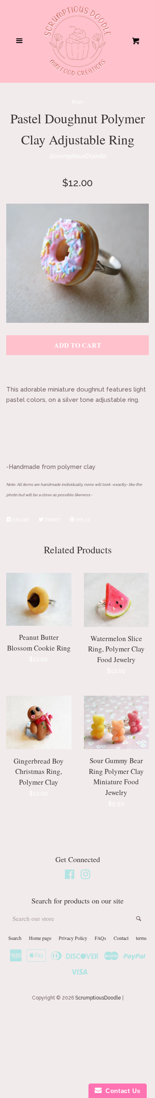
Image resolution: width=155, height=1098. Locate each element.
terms (141, 938)
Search (14, 938)
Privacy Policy (73, 938)
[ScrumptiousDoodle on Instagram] (86, 876)
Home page (40, 938)
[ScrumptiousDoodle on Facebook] (69, 876)
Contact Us (121, 1090)
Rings (77, 101)
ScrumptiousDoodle (77, 156)
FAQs (100, 938)
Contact (121, 938)
